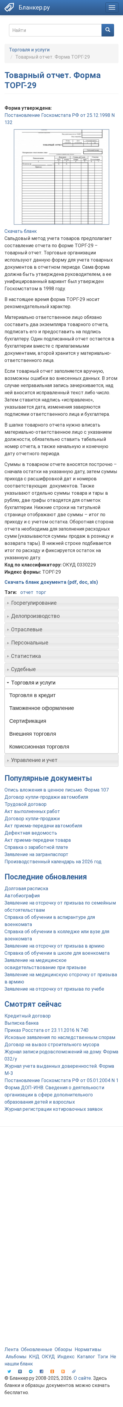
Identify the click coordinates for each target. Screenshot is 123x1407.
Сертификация (27, 721)
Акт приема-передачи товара (37, 840)
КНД (34, 1356)
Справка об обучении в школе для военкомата (57, 953)
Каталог (86, 1356)
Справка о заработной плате (36, 847)
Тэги (102, 1356)
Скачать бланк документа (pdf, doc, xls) (51, 582)
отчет (26, 592)
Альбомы (16, 1356)
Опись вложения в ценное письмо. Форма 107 (56, 790)
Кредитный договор (27, 1016)
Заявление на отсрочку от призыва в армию (54, 946)
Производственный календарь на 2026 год (53, 861)
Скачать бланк (20, 231)
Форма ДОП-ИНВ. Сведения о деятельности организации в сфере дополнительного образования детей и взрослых (54, 1095)
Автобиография (22, 896)
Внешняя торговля (32, 734)
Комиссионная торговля (39, 747)
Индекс (66, 1356)
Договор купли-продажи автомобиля (46, 797)
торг (41, 592)
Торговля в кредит (32, 695)
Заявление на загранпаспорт (36, 854)
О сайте (82, 1378)
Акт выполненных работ (32, 811)
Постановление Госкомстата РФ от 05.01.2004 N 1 (61, 1080)
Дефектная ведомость (30, 833)
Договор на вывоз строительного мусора (51, 1044)
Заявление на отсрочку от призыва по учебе (54, 989)
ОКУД (48, 1356)
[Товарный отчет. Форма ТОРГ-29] (61, 177)
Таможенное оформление (41, 708)
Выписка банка (21, 1023)
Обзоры (63, 1349)
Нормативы (88, 1349)
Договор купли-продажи (32, 818)
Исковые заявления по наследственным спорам (59, 1037)
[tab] (61, 603)
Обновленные (36, 1349)
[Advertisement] (61, 1198)
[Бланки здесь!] (9, 7)
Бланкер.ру (34, 7)
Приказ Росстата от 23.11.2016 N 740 (46, 1030)
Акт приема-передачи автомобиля (43, 826)
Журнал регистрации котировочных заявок (53, 1109)
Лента (11, 1349)
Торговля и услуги (29, 50)
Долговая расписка (26, 888)
